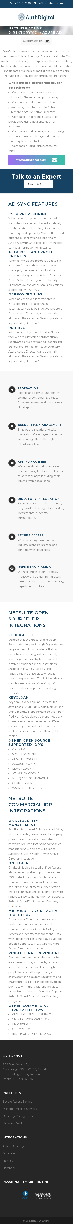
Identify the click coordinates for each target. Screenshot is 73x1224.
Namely (8, 1160)
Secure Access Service (17, 1101)
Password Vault (13, 1123)
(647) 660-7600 (21, 2)
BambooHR (11, 1168)
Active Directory (13, 1146)
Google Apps (11, 1153)
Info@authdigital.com (49, 2)
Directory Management (18, 1116)
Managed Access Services (20, 1109)
